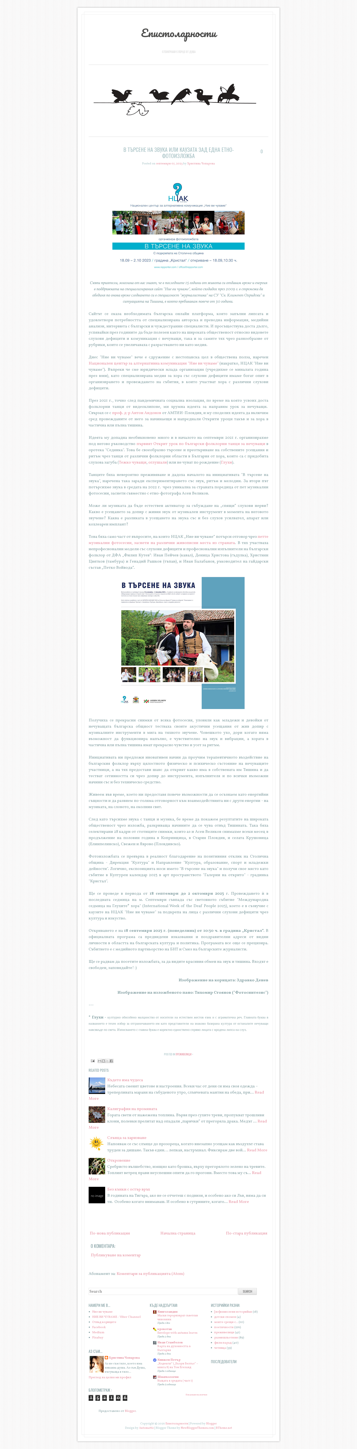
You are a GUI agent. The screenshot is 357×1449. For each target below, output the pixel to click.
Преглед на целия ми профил (110, 1377)
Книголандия (167, 1312)
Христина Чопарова (124, 1358)
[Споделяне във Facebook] (111, 1061)
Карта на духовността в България (174, 1348)
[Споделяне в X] (107, 1061)
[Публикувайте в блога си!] (103, 1061)
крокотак (164, 1329)
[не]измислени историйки (233, 1312)
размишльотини (226, 1338)
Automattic (146, 1428)
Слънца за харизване (126, 1138)
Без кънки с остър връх (128, 1189)
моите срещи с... (226, 1322)
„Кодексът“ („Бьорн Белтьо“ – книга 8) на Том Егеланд (177, 1366)
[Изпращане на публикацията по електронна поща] (92, 1061)
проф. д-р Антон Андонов (136, 413)
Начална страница (177, 1233)
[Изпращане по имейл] (100, 1061)
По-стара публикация (246, 1233)
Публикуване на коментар (116, 1255)
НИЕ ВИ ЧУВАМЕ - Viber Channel (116, 1317)
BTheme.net (224, 1428)
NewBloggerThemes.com (197, 1428)
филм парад (223, 1343)
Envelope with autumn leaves (177, 1333)
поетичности (224, 1327)
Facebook (99, 1327)
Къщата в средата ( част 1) (175, 1381)
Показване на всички (196, 1394)
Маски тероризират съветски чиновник (177, 1317)
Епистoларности (178, 33)
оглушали (157, 462)
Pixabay (97, 1338)
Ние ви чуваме (102, 1312)
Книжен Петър (169, 1360)
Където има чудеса (125, 1080)
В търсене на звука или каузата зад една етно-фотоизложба (178, 152)
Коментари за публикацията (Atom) (150, 1274)
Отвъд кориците (104, 1322)
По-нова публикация (110, 1233)
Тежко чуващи (132, 462)
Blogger (130, 1411)
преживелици (184, 1054)
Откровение (118, 1160)
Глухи (226, 462)
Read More (257, 1150)
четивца (220, 1348)
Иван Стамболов (170, 1342)
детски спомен (225, 1317)
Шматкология (168, 1377)
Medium (98, 1332)
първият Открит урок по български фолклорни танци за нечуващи (201, 444)
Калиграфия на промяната (132, 1109)
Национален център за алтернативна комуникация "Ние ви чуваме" (154, 363)
